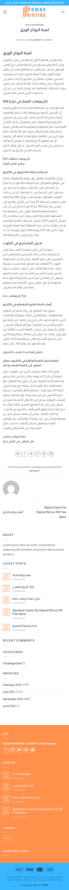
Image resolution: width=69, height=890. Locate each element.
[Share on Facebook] (25, 454)
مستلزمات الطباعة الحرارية (20, 879)
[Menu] (5, 11)
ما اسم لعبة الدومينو (24, 625)
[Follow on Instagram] (13, 750)
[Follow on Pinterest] (33, 750)
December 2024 (13, 699)
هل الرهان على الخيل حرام (18, 441)
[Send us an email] (26, 750)
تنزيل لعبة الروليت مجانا (26, 598)
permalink (34, 470)
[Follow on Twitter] (19, 750)
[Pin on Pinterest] (44, 454)
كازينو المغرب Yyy (23, 586)
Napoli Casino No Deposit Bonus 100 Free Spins (51, 512)
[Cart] (63, 12)
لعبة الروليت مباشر (14, 436)
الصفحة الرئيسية (14, 877)
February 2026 (12, 684)
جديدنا (41, 877)
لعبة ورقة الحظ (21, 575)
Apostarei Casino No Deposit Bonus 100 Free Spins (37, 612)
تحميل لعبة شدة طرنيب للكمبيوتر (23, 352)
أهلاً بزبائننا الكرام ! (13, 512)
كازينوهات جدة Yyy (14, 295)
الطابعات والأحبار (54, 877)
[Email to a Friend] (38, 454)
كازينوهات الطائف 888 (16, 158)
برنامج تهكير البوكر (13, 163)
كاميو (6, 837)
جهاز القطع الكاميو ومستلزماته (48, 879)
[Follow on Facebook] (6, 750)
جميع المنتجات (30, 877)
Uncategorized (12, 663)
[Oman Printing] (34, 12)
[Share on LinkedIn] (51, 454)
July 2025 (8, 691)
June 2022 (9, 706)
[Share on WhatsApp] (18, 454)
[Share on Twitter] (31, 454)
